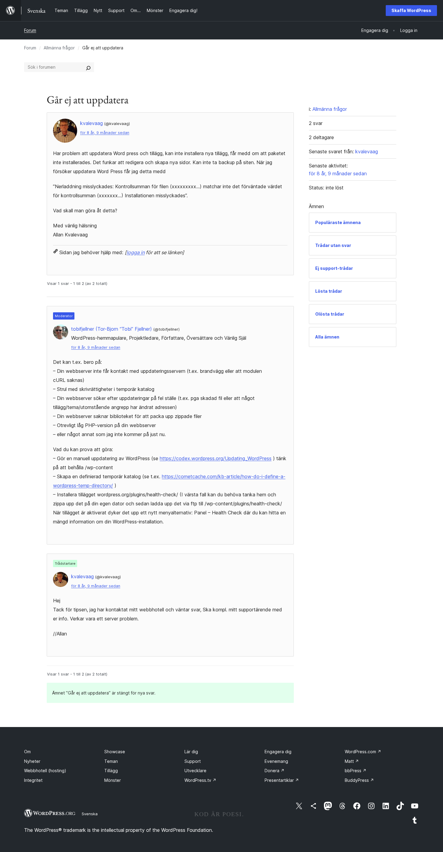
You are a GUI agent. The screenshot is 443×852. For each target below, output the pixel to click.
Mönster (112, 780)
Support (192, 761)
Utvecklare (195, 770)
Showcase (114, 751)
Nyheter (32, 761)
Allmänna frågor (59, 47)
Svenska (90, 813)
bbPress (355, 770)
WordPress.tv (200, 780)
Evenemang (276, 761)
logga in (136, 252)
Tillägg (111, 770)
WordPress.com (363, 751)
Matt (352, 761)
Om (27, 751)
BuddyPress (359, 780)
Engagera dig (278, 751)
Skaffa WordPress (411, 10)
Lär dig (191, 751)
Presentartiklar (282, 780)
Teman (111, 761)
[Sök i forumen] (88, 67)
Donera (274, 770)
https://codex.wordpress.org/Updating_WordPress (216, 458)
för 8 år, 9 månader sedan (104, 132)
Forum (30, 30)
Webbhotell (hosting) (45, 770)
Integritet (33, 780)
